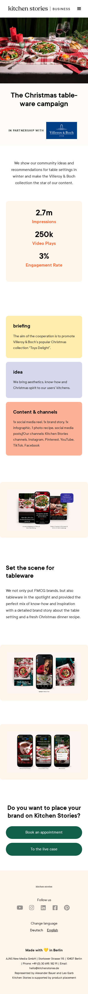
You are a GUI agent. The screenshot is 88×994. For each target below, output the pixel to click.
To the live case (44, 849)
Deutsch (36, 930)
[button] (79, 9)
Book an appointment (44, 832)
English (52, 930)
